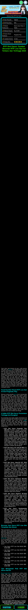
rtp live (15, 394)
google (25, 420)
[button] (25, 2)
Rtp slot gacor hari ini (6, 573)
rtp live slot (3, 538)
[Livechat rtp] (25, 3)
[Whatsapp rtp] (21, 3)
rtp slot (10, 369)
